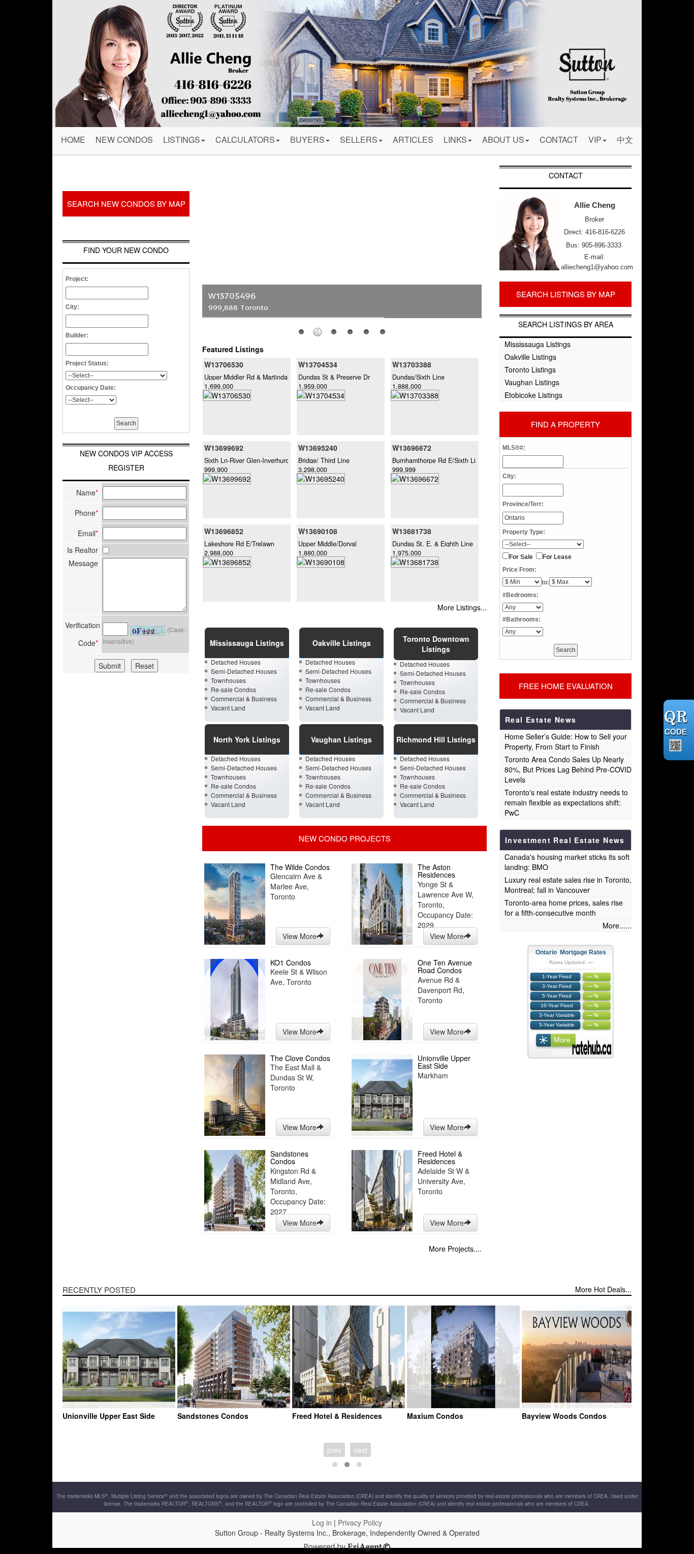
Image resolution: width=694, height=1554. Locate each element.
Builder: (77, 335)
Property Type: (523, 532)
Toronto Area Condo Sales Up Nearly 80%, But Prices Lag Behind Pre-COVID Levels (568, 769)
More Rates (562, 1042)
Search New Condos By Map (126, 203)
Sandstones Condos (212, 1416)
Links (455, 139)
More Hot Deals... (603, 1289)
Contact (559, 139)
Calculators (245, 139)
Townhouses (228, 680)
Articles (413, 139)
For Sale (521, 557)
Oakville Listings (530, 357)
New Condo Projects (345, 838)
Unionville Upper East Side (108, 1416)
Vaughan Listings (531, 382)
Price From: (519, 569)
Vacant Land (228, 707)
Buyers (307, 139)
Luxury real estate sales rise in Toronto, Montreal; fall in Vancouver (568, 885)
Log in (322, 1522)
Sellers (358, 139)
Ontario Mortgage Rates (570, 952)
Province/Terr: (523, 504)
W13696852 (223, 531)
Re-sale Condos (233, 689)
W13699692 (223, 448)
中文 (625, 139)
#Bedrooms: (520, 595)
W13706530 (223, 364)
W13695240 (317, 448)
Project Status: (87, 363)
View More (299, 936)
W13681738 (411, 531)
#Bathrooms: (521, 619)
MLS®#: (513, 447)
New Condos (124, 139)
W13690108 (317, 531)
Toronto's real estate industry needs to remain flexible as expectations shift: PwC (566, 802)
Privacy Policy (360, 1522)
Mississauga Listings (537, 344)
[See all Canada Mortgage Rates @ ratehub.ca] (591, 1047)
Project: (77, 279)
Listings (181, 139)
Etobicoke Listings (533, 395)
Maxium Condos (435, 1416)
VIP (595, 139)
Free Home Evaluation (566, 685)
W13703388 (411, 364)
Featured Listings (233, 349)
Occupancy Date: (91, 387)
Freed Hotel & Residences (337, 1416)
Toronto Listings (530, 369)
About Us (503, 139)
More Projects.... (455, 1249)
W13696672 (411, 448)
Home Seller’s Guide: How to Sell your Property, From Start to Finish (565, 741)
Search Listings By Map (565, 294)
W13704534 (317, 364)
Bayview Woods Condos (564, 1416)
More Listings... (462, 607)
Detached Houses (236, 662)
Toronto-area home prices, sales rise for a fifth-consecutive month (563, 907)
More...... (617, 925)
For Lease (557, 557)
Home (73, 139)
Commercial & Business (244, 698)
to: (545, 582)
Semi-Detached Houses (244, 671)
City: (72, 306)
